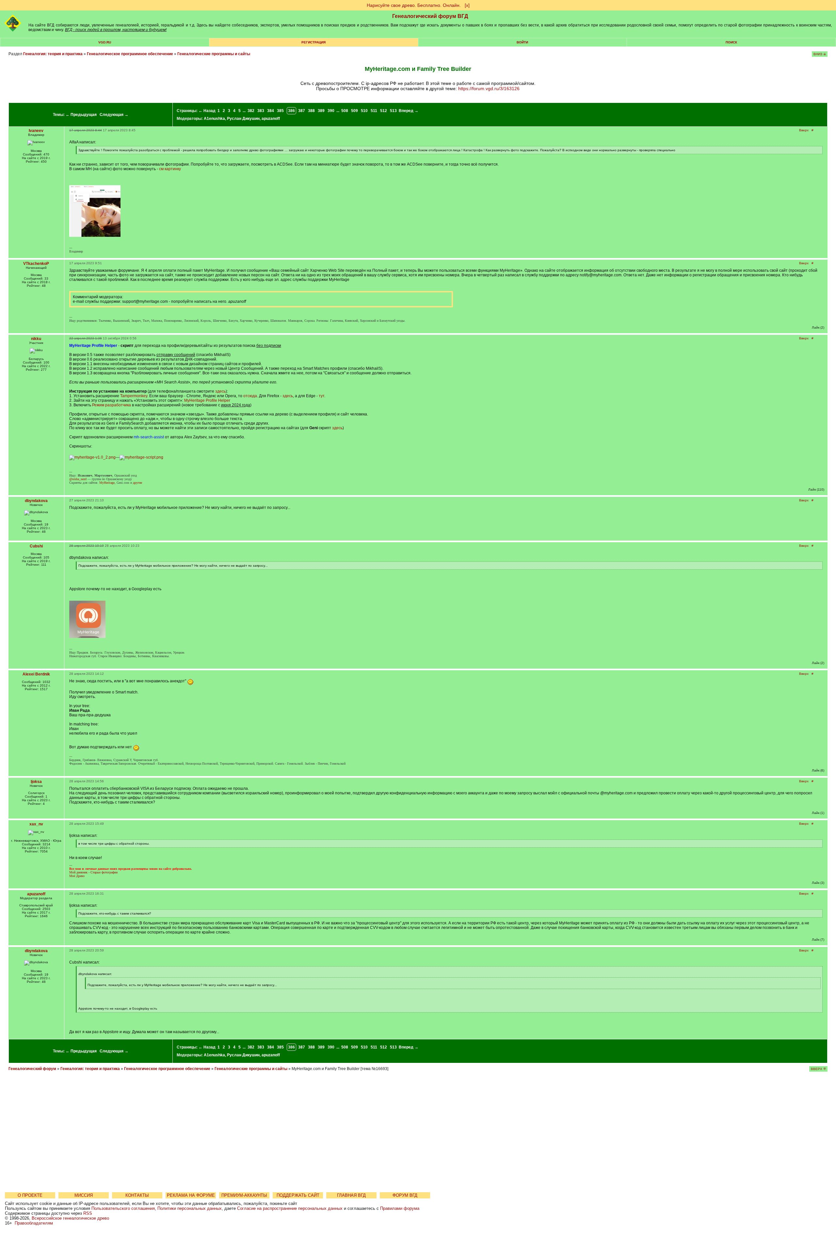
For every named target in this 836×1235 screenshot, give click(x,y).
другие (137, 482)
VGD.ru (104, 42)
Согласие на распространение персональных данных (290, 1208)
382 (251, 110)
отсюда (250, 396)
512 (383, 110)
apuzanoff (271, 118)
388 (311, 110)
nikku (36, 338)
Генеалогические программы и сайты (213, 54)
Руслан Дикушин (243, 118)
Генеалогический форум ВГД (430, 16)
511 (374, 110)
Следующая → (114, 114)
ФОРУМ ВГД (405, 1195)
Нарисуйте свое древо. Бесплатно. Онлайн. (414, 5)
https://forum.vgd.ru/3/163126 (489, 88)
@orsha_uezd (78, 479)
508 (344, 110)
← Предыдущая (81, 114)
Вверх (804, 130)
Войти (522, 42)
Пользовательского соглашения (123, 1208)
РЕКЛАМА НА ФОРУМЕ (191, 1195)
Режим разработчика (111, 405)
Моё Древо (77, 876)
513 (393, 110)
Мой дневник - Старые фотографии (93, 872)
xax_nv (36, 824)
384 (270, 110)
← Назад (207, 110)
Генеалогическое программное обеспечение (130, 54)
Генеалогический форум (32, 1068)
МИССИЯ (83, 1195)
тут (321, 396)
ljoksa (36, 781)
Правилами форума (399, 1208)
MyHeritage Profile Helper (207, 400)
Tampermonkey (133, 396)
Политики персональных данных (189, 1208)
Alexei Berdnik (36, 674)
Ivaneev (36, 130)
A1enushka (214, 118)
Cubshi (36, 546)
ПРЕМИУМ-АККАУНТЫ (244, 1195)
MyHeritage (107, 482)
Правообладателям (34, 1223)
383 (260, 110)
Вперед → (408, 110)
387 (301, 110)
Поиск (731, 42)
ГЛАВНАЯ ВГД (351, 1195)
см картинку (170, 169)
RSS (87, 1213)
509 (354, 110)
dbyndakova (36, 500)
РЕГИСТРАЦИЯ (313, 42)
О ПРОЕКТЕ (30, 1195)
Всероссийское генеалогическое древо (70, 1218)
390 (331, 110)
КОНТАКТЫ (137, 1195)
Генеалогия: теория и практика (53, 54)
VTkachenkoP (36, 263)
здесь (220, 391)
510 (364, 110)
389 (321, 110)
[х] (467, 5)
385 (280, 110)
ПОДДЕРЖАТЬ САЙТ (298, 1195)
